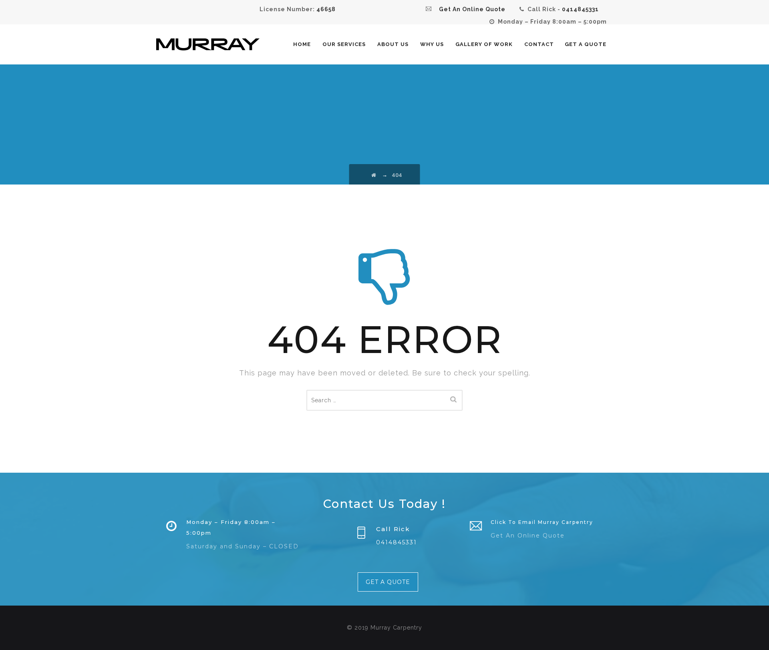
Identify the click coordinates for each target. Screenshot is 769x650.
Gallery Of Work (484, 44)
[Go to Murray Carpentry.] (374, 175)
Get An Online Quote (528, 535)
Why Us (432, 44)
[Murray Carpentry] (208, 44)
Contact (539, 44)
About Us (393, 44)
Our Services (344, 44)
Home (302, 44)
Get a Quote (585, 44)
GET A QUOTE (388, 582)
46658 (326, 9)
